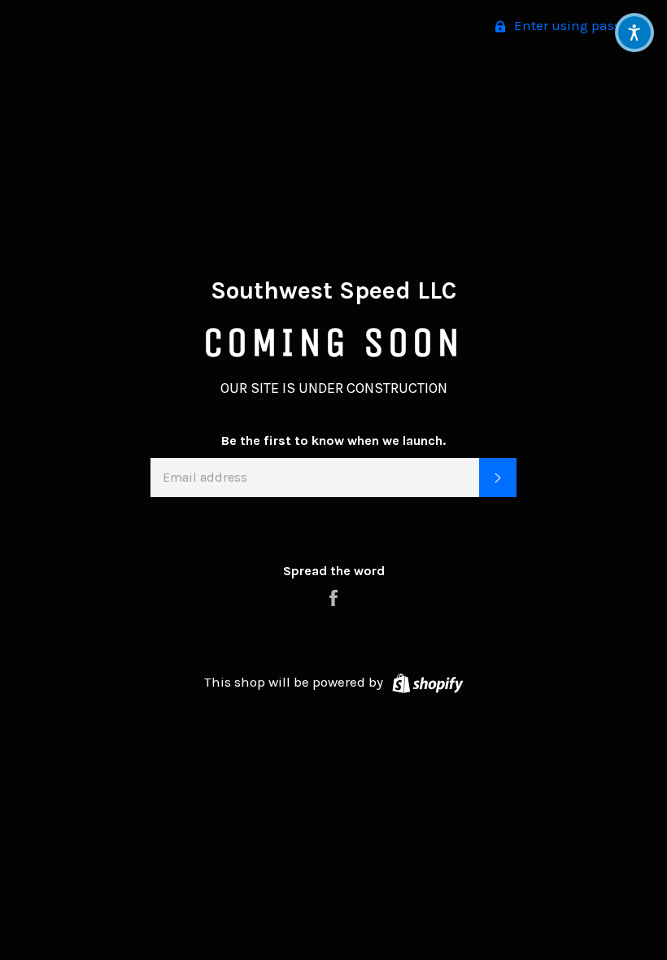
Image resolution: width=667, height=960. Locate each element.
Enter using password (581, 25)
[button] (634, 32)
